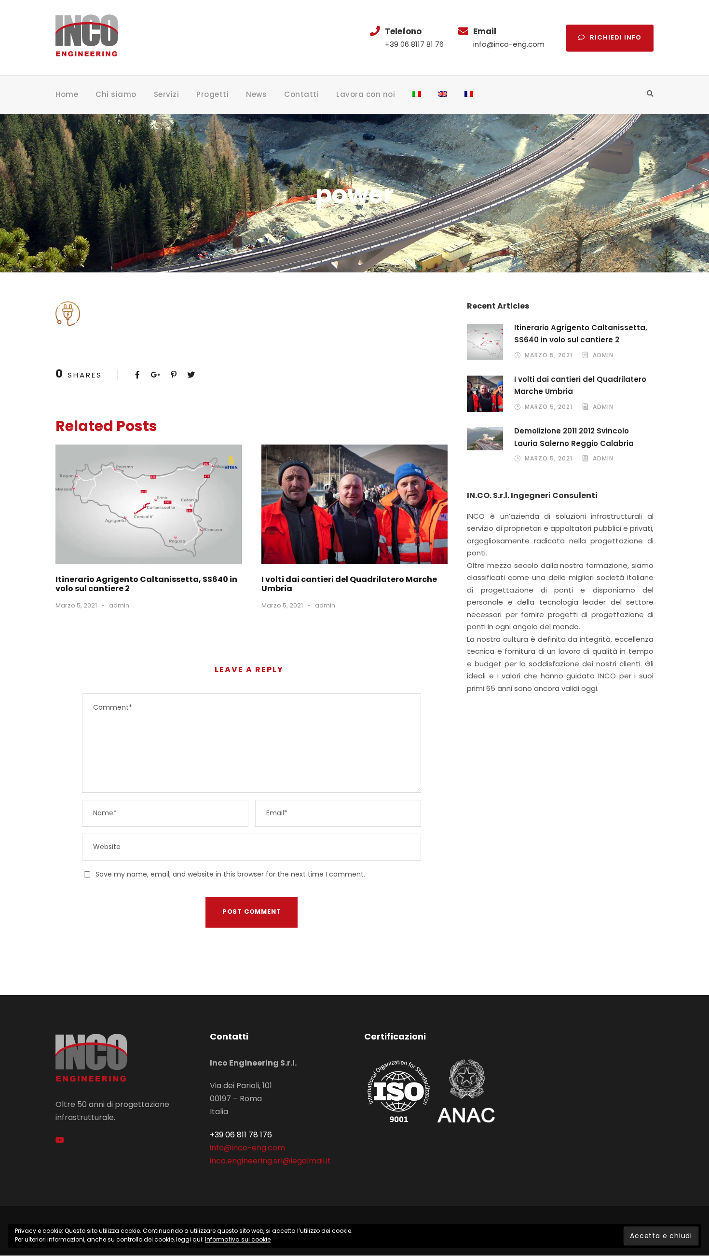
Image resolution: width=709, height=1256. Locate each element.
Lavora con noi (365, 94)
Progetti (212, 94)
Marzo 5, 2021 (76, 605)
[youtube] (59, 1140)
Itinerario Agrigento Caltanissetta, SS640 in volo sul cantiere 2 (146, 584)
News (256, 94)
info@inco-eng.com (509, 44)
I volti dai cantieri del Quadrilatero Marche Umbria (349, 584)
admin (119, 605)
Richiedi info (615, 37)
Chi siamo (115, 94)
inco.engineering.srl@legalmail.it (270, 1160)
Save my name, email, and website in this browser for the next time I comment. (230, 874)
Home (66, 94)
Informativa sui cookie (238, 1239)
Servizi (166, 94)
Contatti (301, 94)
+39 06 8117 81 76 (414, 44)
